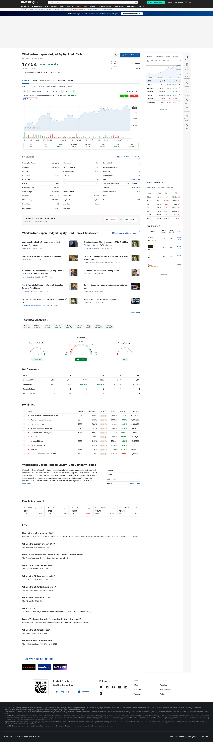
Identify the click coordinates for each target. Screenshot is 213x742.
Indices (149, 56)
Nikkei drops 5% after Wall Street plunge (101, 299)
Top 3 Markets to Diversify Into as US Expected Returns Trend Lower (42, 286)
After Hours (29, 72)
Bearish (112, 220)
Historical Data (51, 86)
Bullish (132, 220)
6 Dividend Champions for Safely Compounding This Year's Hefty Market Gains (43, 272)
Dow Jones (150, 88)
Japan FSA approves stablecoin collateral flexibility (44, 256)
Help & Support (165, 689)
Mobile (136, 685)
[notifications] (186, 2)
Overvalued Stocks (106, 9)
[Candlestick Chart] (24, 91)
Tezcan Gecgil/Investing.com (93, 248)
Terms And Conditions (177, 737)
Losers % (170, 188)
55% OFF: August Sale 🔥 (156, 2)
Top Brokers (152, 226)
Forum (70, 80)
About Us (163, 680)
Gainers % (161, 188)
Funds (49, 9)
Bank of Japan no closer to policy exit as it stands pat (105, 286)
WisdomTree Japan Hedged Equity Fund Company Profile (59, 464)
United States (134, 484)
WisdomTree (135, 179)
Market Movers (153, 182)
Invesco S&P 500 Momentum (104, 508)
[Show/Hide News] (74, 91)
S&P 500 (150, 91)
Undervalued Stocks (93, 9)
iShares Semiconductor (79, 508)
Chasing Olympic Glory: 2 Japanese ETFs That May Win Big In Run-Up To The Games (106, 243)
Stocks (175, 56)
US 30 (149, 81)
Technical (61, 80)
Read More (26, 484)
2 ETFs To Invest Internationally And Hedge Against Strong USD (106, 258)
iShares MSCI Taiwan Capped (129, 508)
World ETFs (41, 9)
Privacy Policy (192, 737)
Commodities (159, 56)
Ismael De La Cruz (28, 277)
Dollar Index (151, 102)
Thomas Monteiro (28, 291)
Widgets (137, 694)
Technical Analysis (34, 320)
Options (70, 86)
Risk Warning (205, 737)
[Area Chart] (28, 91)
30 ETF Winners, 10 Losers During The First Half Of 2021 (44, 300)
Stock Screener (119, 6)
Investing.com (26, 248)
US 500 (149, 84)
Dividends (62, 86)
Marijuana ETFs (58, 9)
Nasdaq (149, 95)
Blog (136, 680)
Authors (163, 694)
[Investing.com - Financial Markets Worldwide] (30, 2)
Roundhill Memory (30, 508)
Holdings (41, 86)
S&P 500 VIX (151, 99)
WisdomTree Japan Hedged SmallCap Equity (62, 508)
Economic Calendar (105, 6)
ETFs (24, 9)
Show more (135, 313)
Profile (33, 86)
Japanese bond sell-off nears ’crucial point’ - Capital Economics (42, 243)
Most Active (151, 188)
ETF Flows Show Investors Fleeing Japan (101, 271)
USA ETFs (67, 9)
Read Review (179, 238)
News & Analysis (46, 80)
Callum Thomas (89, 274)
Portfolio (137, 689)
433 (138, 192)
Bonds (168, 56)
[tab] (27, 326)
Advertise (163, 685)
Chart (34, 80)
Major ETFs (33, 9)
